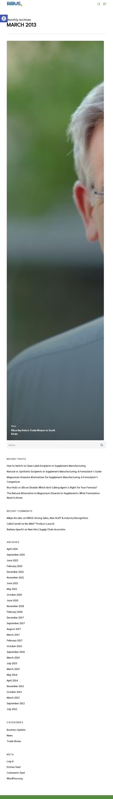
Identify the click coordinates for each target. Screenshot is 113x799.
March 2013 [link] (13, 697)
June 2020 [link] (12, 600)
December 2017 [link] (15, 617)
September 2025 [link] (16, 554)
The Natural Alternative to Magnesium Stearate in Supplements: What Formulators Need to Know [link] (53, 495)
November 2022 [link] (15, 577)
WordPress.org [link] (15, 778)
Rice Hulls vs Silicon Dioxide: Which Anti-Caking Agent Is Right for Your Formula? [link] (52, 487)
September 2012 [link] (16, 703)
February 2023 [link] (14, 566)
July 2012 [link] (12, 709)
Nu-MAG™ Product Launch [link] (39, 523)
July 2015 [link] (12, 663)
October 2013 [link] (14, 691)
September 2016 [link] (16, 651)
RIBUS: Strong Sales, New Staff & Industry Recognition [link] (57, 517)
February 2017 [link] (14, 640)
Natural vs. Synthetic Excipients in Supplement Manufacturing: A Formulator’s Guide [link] (54, 471)
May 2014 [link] (12, 674)
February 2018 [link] (14, 611)
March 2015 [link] (13, 669)
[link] (4, 18)
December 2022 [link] (15, 571)
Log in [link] (10, 761)
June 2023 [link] (12, 560)
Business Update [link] (16, 729)
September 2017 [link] (16, 623)
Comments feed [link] (16, 772)
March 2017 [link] (13, 634)
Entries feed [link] (13, 766)
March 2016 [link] (13, 657)
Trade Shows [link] (14, 741)
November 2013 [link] (15, 686)
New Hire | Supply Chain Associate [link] (46, 529)
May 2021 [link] (12, 588)
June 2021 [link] (12, 583)
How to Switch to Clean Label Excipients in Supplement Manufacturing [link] (46, 465)
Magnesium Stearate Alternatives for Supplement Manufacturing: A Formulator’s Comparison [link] (52, 479)
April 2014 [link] (12, 680)
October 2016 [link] (14, 646)
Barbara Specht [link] (15, 529)
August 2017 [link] (14, 628)
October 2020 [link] (14, 594)
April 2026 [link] (12, 548)
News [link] (13, 426)
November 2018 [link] (15, 606)
